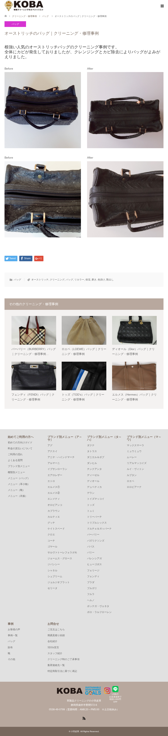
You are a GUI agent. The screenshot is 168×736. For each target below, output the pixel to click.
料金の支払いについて (20, 448)
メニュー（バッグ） (19, 478)
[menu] (162, 6)
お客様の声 (14, 629)
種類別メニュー (16, 472)
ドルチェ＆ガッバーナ (99, 528)
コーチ (51, 540)
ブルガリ (92, 588)
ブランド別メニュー (19, 466)
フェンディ (93, 576)
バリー (90, 552)
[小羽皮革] (24, 6)
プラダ (90, 582)
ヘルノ (90, 600)
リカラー (79, 279)
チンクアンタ (94, 469)
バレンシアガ (94, 558)
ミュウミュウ (134, 451)
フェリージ (93, 570)
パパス (90, 546)
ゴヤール (52, 546)
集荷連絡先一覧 (56, 665)
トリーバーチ (94, 516)
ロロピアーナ (134, 487)
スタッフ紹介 (55, 653)
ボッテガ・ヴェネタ (98, 606)
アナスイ (52, 451)
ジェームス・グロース (60, 558)
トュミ (90, 510)
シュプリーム (55, 576)
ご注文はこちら (56, 629)
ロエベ (130, 481)
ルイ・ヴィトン (135, 469)
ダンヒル (92, 463)
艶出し (110, 279)
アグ (50, 445)
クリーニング (57, 279)
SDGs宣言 (53, 647)
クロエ (51, 534)
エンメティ (54, 498)
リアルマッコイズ (136, 463)
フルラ (90, 594)
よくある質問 (15, 460)
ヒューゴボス (94, 564)
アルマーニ (54, 463)
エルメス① (54, 487)
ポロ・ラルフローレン (99, 612)
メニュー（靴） (16, 490)
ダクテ (90, 445)
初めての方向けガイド (20, 442)
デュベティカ (94, 487)
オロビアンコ (55, 505)
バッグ (15, 24)
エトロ (51, 481)
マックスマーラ (135, 445)
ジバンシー (54, 564)
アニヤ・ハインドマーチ (61, 457)
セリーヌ (52, 588)
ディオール (93, 481)
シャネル (52, 570)
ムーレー (132, 457)
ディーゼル (93, 475)
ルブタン (132, 475)
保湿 (87, 279)
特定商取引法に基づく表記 (62, 671)
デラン (90, 492)
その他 (11, 659)
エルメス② (54, 492)
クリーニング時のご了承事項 (63, 659)
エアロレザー (55, 475)
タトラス (92, 451)
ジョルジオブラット (59, 582)
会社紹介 (52, 641)
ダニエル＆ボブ (95, 457)
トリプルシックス (97, 522)
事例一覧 (13, 635)
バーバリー (93, 534)
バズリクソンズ (95, 540)
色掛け (101, 279)
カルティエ (54, 516)
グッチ (51, 522)
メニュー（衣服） (17, 496)
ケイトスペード (56, 528)
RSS (84, 718)
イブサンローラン (57, 469)
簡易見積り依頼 (56, 635)
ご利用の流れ (15, 454)
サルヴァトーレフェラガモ (62, 552)
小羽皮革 (75, 731)
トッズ (90, 505)
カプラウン (54, 510)
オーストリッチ (40, 279)
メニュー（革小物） (19, 484)
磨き (94, 279)
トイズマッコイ (95, 498)
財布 (10, 647)
